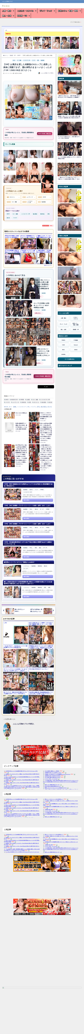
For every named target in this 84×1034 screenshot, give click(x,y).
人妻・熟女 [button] (6, 11)
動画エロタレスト (48, 265)
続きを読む (38, 500)
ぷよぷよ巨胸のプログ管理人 (47, 73)
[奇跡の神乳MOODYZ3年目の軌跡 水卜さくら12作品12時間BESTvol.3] (18, 42)
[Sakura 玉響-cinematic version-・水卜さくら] (37, 42)
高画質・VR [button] (22, 16)
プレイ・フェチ (63, 324)
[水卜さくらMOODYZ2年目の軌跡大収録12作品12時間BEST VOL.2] (55, 42)
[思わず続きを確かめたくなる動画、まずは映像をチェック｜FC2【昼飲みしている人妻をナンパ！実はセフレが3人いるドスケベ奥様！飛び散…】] (70, 301)
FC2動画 (76, 340)
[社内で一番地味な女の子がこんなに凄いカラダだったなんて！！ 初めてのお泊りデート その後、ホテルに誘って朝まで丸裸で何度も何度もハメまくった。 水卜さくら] (28, 42)
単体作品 (42, 213)
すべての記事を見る (69, 359)
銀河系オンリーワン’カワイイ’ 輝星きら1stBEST (19, 562)
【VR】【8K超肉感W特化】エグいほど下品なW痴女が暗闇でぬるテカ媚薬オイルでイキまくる (28, 543)
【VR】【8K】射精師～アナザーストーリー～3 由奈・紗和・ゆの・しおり (27, 505)
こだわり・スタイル (76, 318)
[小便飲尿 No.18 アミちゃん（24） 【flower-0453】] (70, 195)
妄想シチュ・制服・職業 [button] (68, 11)
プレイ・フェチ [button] (46, 11)
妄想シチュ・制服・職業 (76, 324)
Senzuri (76, 344)
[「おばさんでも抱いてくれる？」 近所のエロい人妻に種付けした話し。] (70, 287)
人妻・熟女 (63, 318)
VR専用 (22, 399)
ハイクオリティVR (26, 60)
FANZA (63, 340)
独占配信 (42, 60)
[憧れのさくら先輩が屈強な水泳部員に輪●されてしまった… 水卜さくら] (46, 42)
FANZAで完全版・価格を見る (44, 133)
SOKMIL (63, 354)
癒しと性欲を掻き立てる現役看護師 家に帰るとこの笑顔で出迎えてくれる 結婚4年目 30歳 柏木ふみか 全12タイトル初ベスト (28, 582)
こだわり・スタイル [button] (25, 11)
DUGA (75, 349)
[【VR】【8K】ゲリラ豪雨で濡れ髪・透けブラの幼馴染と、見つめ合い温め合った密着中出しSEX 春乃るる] (74, 42)
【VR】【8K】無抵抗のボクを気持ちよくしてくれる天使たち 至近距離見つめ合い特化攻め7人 (28, 485)
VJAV (63, 344)
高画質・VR (76, 329)
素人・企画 (63, 329)
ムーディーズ (16, 402)
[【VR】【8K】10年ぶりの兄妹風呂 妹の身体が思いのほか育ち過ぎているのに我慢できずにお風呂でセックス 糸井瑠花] (65, 42)
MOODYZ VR (14, 399)
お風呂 (28, 399)
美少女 (8, 217)
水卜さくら (36, 402)
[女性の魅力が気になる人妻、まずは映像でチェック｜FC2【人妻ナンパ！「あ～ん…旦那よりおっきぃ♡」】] (70, 210)
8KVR (14, 60)
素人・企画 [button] (6, 16)
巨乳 (38, 60)
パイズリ (33, 60)
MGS (63, 349)
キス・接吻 (19, 60)
